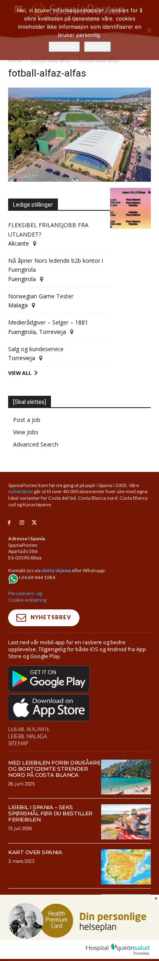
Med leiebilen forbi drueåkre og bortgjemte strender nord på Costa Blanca (54, 768)
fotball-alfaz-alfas (50, 60)
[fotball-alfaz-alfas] (79, 179)
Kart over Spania (35, 852)
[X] (34, 523)
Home (15, 60)
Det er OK (64, 46)
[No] (149, 30)
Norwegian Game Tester (40, 296)
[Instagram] (22, 523)
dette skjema (56, 570)
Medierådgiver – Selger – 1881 (48, 322)
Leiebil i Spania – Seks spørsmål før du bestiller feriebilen (50, 813)
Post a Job (26, 420)
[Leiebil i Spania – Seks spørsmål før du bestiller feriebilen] (126, 821)
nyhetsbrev (20, 491)
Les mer (97, 46)
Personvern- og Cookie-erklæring (27, 596)
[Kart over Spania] (126, 866)
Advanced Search (35, 444)
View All (19, 373)
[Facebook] (9, 523)
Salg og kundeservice (36, 349)
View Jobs (25, 432)
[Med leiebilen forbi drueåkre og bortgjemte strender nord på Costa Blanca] (126, 777)
